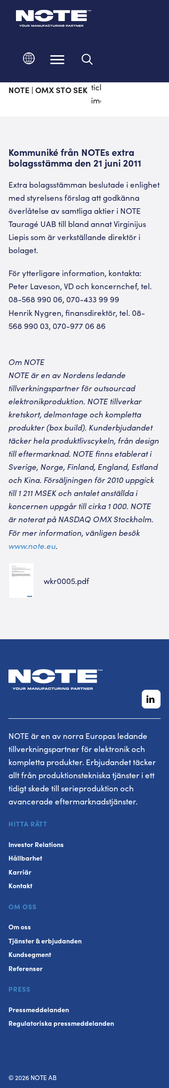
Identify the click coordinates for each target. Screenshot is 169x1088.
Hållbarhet (25, 858)
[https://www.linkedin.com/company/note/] (151, 699)
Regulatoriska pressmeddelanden (61, 1023)
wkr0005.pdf (66, 580)
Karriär (19, 872)
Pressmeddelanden (38, 1009)
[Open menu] (57, 59)
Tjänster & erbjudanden (45, 940)
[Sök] (87, 59)
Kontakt (20, 885)
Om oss (19, 926)
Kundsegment (29, 954)
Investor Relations (36, 844)
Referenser (25, 968)
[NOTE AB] (53, 19)
